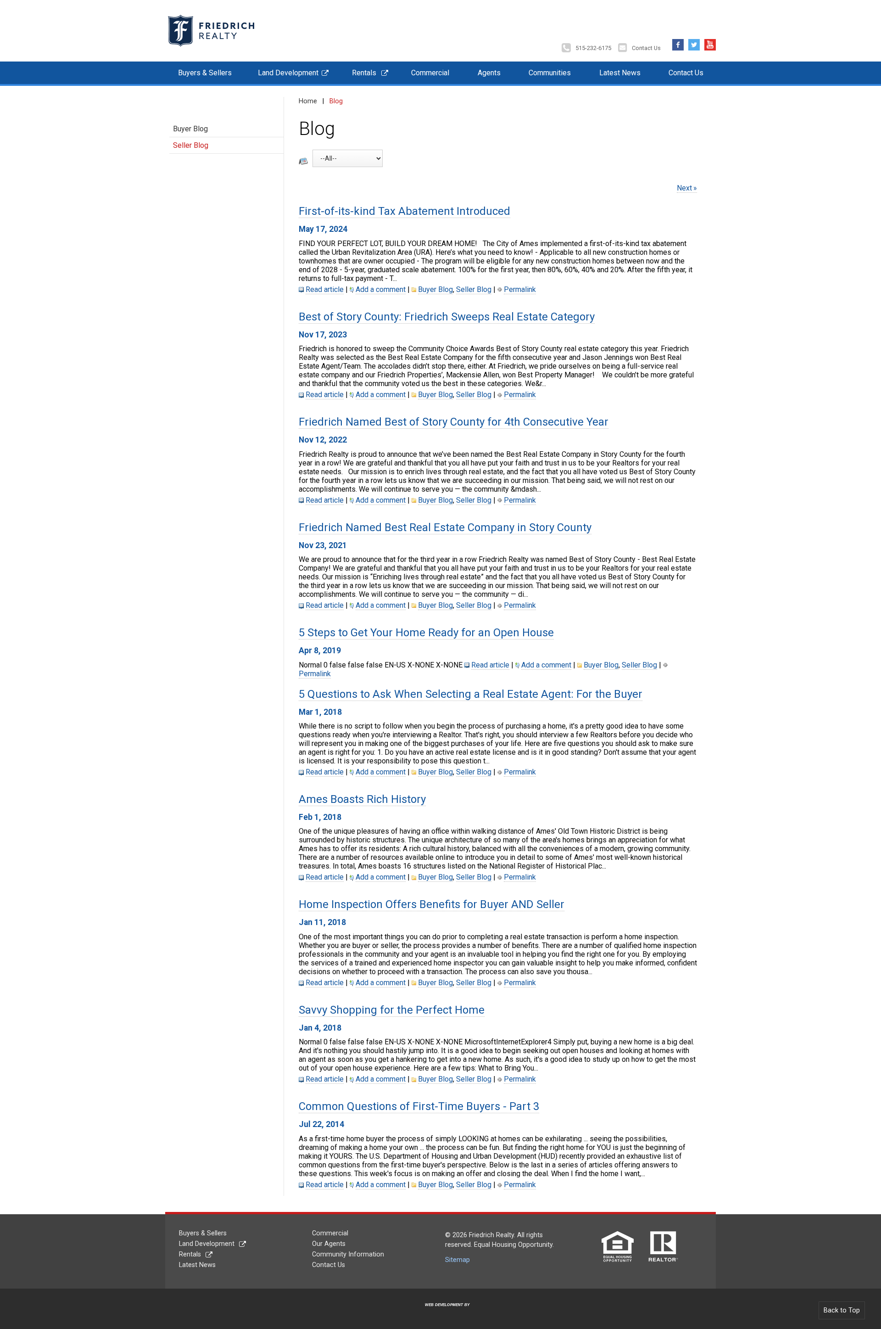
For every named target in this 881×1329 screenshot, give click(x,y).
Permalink (520, 289)
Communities (550, 72)
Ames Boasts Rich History (362, 799)
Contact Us (646, 48)
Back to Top (842, 1310)
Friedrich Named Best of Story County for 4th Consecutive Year (453, 421)
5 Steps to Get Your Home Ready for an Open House (426, 632)
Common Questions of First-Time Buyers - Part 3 (419, 1106)
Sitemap (457, 1260)
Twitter (694, 42)
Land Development (288, 72)
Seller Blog (190, 145)
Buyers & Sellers (205, 72)
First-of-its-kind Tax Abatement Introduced (404, 211)
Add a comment (381, 289)
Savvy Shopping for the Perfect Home (392, 1010)
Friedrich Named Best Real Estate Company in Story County (445, 527)
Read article (325, 289)
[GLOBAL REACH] (442, 1312)
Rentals (364, 72)
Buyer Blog (190, 128)
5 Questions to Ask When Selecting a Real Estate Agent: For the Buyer (470, 694)
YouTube (710, 42)
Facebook (678, 42)
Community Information (348, 1254)
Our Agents (329, 1244)
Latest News (620, 72)
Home (308, 101)
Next (684, 188)
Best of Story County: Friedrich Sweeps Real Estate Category (447, 316)
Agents (489, 72)
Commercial (430, 72)
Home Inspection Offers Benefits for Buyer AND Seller (431, 904)
